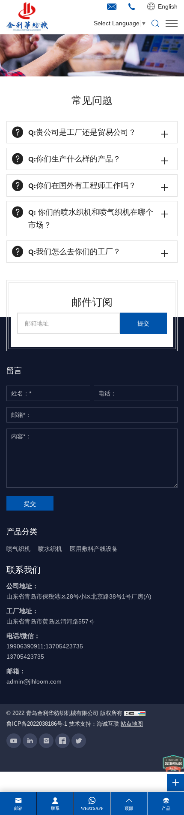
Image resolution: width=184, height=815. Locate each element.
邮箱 (18, 808)
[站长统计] (134, 714)
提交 (143, 323)
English (168, 6)
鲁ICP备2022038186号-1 (36, 724)
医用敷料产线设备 (94, 548)
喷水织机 (50, 548)
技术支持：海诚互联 (94, 724)
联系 (55, 808)
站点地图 (132, 724)
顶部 (129, 808)
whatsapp (92, 808)
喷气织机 (18, 548)
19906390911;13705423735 (44, 646)
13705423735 (25, 656)
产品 (166, 808)
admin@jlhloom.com (34, 681)
